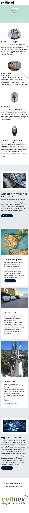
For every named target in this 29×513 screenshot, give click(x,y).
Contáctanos (7, 216)
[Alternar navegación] (26, 2)
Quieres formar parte (10, 404)
